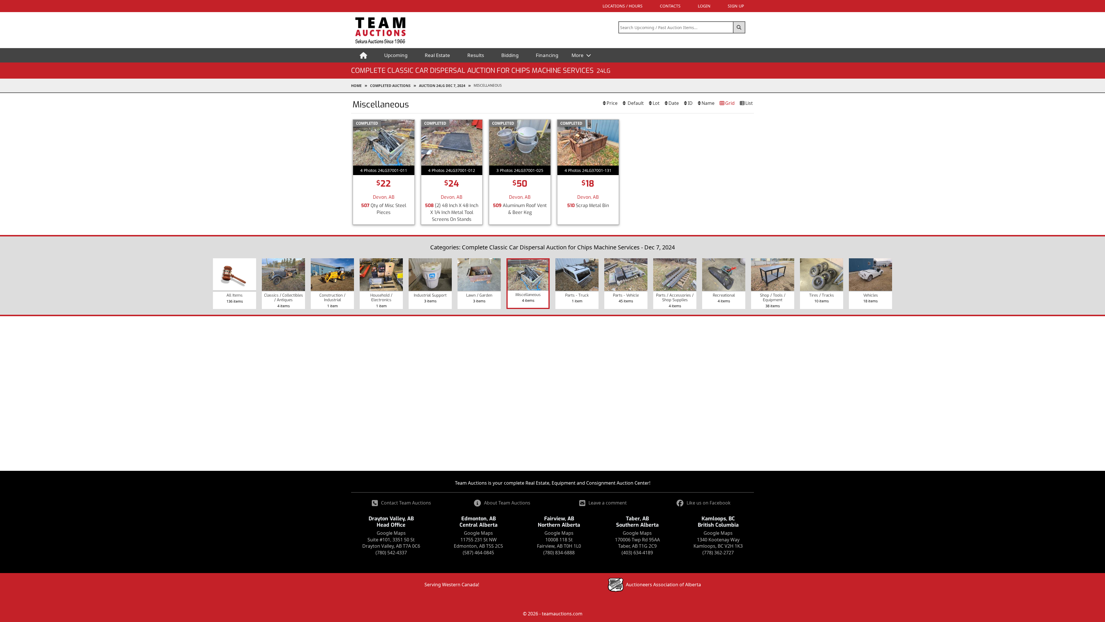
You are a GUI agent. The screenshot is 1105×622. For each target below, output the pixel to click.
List (749, 103)
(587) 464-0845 (478, 552)
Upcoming (395, 55)
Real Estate (437, 55)
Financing (547, 55)
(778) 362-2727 (718, 552)
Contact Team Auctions (406, 503)
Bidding (510, 55)
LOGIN (704, 6)
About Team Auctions (507, 503)
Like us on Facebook (709, 503)
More (578, 55)
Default (635, 103)
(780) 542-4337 (391, 552)
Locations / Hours (623, 6)
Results (475, 55)
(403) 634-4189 (637, 552)
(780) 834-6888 (559, 552)
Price (612, 103)
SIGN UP (736, 6)
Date (673, 103)
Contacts (670, 6)
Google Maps (391, 533)
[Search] (739, 27)
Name (708, 103)
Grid (730, 103)
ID (690, 103)
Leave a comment (607, 503)
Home (356, 85)
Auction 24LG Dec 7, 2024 (442, 85)
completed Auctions (390, 85)
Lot (656, 103)
